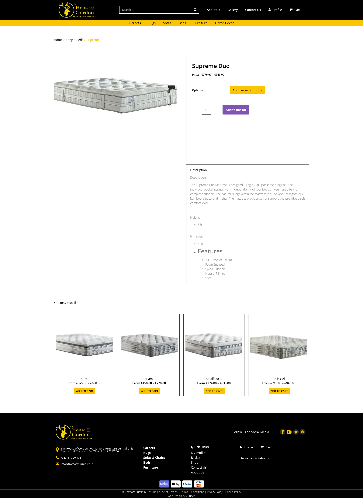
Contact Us (253, 10)
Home (58, 40)
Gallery (233, 10)
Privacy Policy (215, 492)
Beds (182, 23)
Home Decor (224, 23)
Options (197, 90)
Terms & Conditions (192, 492)
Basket (195, 458)
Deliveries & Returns (254, 458)
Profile (277, 10)
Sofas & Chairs (154, 458)
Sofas (167, 23)
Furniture (200, 23)
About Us (213, 10)
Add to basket (236, 110)
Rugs (152, 23)
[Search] (195, 9)
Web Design (175, 496)
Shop (69, 40)
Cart (297, 10)
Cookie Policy (233, 492)
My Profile (198, 453)
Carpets (135, 23)
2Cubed (190, 496)
